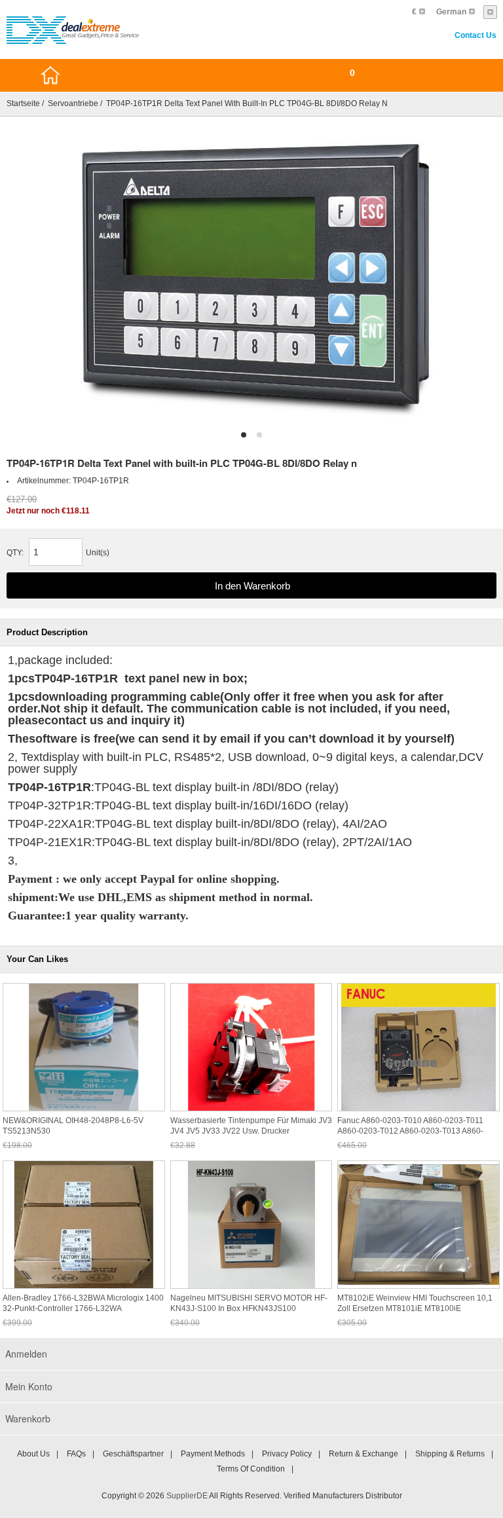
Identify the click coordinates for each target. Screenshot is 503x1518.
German (451, 11)
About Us (33, 1453)
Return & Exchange (363, 1453)
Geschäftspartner (133, 1453)
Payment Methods (213, 1453)
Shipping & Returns (450, 1453)
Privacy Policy (287, 1453)
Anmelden (26, 1353)
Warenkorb (27, 1418)
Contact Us (475, 35)
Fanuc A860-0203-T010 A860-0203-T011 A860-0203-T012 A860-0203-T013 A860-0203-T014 (410, 1131)
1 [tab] (243, 434)
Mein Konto (28, 1386)
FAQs (76, 1453)
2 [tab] (259, 434)
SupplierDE (187, 1495)
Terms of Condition (251, 1468)
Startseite (23, 103)
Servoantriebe (73, 103)
